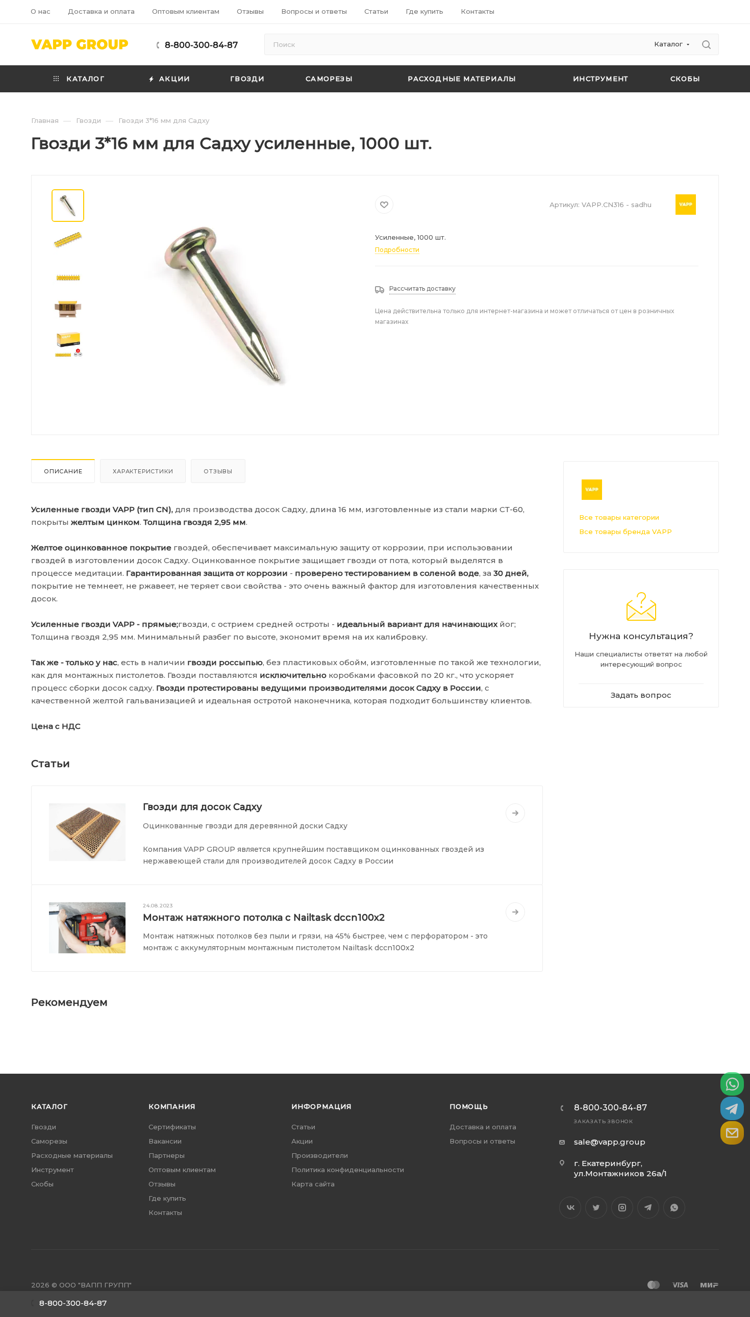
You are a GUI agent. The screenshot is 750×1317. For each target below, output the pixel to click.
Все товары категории (619, 517)
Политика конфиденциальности (347, 1170)
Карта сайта (313, 1184)
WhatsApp (674, 1208)
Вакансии (165, 1141)
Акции (302, 1141)
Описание (63, 471)
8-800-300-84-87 (201, 45)
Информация (321, 1106)
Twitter (596, 1208)
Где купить (167, 1198)
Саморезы (49, 1141)
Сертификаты (172, 1127)
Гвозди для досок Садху (202, 807)
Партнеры (166, 1155)
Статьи (303, 1127)
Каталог (49, 1106)
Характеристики (143, 471)
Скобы (42, 1184)
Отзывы (218, 471)
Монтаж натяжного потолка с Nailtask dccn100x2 (264, 917)
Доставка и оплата (482, 1127)
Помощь (468, 1106)
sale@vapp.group (609, 1142)
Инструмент (52, 1170)
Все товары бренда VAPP (625, 531)
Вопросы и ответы (482, 1141)
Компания (171, 1106)
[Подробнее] (515, 813)
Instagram (622, 1208)
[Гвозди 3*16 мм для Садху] (226, 304)
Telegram (648, 1208)
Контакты (165, 1212)
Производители (319, 1155)
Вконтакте (570, 1208)
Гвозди (43, 1127)
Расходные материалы (72, 1155)
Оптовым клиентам (182, 1170)
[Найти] (706, 44)
